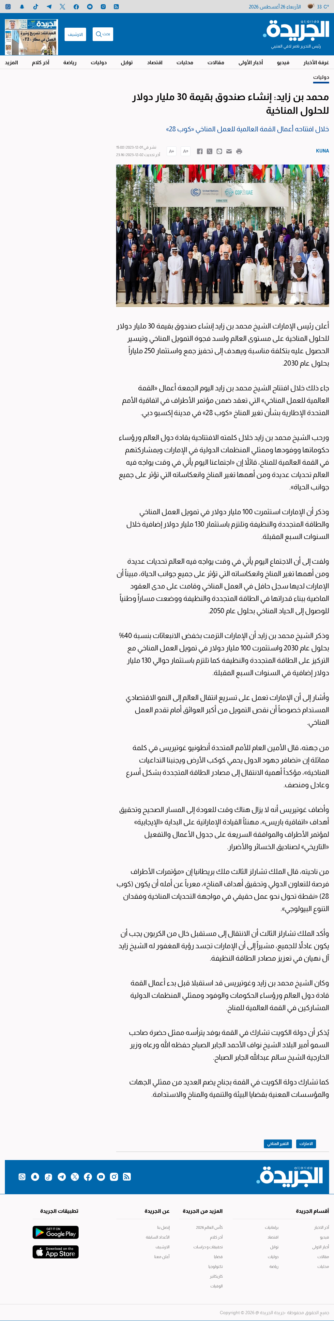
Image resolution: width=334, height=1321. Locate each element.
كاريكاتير (216, 1276)
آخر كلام (40, 62)
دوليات (99, 62)
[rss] (116, 6)
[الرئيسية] (296, 30)
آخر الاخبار (321, 1227)
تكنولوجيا (215, 1266)
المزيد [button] (11, 62)
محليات (184, 62)
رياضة (70, 62)
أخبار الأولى (250, 62)
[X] (62, 6)
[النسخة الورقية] (31, 34)
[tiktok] (35, 6)
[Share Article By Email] (229, 150)
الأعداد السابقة (157, 1237)
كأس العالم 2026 (209, 1227)
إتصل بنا (163, 1227)
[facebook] (76, 6)
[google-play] (56, 1229)
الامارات (306, 1143)
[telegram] (49, 6)
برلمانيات (272, 1227)
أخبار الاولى (320, 1247)
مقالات (215, 62)
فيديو (283, 62)
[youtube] (90, 6)
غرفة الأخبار (316, 62)
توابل (127, 62)
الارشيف (75, 34)
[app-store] (56, 1248)
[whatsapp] (8, 6)
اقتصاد (154, 62)
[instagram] (103, 6)
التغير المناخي (278, 1143)
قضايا (218, 1257)
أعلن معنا (161, 1257)
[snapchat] (22, 6)
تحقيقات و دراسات (208, 1247)
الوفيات (216, 1286)
